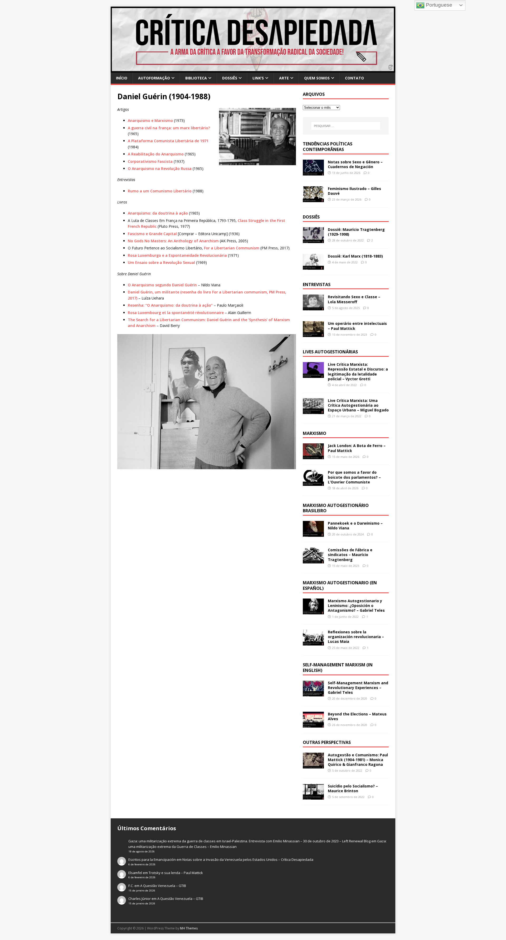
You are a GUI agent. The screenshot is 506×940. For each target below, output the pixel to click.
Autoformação (154, 77)
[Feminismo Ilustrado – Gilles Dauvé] (313, 198)
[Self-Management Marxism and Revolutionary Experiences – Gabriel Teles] (313, 693)
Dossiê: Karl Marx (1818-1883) (355, 256)
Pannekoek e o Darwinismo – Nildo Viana (355, 525)
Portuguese (438, 5)
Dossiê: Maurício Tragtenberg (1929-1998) (356, 232)
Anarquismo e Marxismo (150, 120)
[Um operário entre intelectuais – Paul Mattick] (313, 333)
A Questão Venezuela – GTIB (163, 885)
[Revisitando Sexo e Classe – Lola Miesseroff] (313, 307)
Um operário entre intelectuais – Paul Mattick (357, 326)
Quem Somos (317, 77)
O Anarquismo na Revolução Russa (160, 168)
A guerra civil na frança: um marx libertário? (169, 127)
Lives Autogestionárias (330, 352)
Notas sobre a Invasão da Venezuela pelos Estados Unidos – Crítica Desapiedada (247, 859)
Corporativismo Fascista (150, 161)
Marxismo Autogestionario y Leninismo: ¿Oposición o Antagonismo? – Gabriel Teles (356, 605)
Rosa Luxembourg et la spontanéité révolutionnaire (176, 312)
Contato (354, 77)
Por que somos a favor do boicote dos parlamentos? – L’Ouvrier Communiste (354, 477)
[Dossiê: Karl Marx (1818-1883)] (313, 266)
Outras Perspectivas (327, 742)
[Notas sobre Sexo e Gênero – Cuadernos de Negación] (313, 172)
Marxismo (314, 433)
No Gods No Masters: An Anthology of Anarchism (173, 240)
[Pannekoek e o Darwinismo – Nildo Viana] (313, 533)
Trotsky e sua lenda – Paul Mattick (176, 872)
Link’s (258, 77)
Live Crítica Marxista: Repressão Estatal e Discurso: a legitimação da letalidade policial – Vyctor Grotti (358, 371)
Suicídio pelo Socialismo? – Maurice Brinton (353, 788)
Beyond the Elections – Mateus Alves (357, 716)
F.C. (131, 885)
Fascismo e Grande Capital (152, 233)
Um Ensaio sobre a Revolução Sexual (161, 262)
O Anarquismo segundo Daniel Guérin (162, 284)
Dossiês (229, 77)
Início (121, 77)
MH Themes (189, 928)
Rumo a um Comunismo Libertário (160, 190)
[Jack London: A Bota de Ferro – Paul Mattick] (313, 456)
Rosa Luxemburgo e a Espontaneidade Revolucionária (177, 255)
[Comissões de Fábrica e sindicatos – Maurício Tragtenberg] (313, 560)
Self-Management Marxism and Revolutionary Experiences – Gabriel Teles (358, 687)
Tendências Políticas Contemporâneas (327, 146)
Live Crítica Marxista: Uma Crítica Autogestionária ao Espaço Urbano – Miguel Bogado (358, 405)
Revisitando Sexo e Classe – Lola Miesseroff (354, 299)
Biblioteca (196, 77)
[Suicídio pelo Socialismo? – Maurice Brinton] (313, 796)
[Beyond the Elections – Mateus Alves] (313, 724)
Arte (284, 77)
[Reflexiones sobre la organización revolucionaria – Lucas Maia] (313, 642)
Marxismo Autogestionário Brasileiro (336, 508)
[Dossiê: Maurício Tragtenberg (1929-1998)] (313, 239)
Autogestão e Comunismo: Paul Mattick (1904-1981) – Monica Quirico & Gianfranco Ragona (358, 759)
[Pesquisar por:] (346, 125)
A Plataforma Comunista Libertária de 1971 (168, 140)
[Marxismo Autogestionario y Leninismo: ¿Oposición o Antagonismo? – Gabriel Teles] (313, 611)
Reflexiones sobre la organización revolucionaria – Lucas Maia (356, 636)
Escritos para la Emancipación (152, 859)
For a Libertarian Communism (231, 247)
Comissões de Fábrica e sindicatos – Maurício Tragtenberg (350, 554)
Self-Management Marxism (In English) (338, 667)
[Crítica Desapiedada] (253, 69)
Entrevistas (316, 284)
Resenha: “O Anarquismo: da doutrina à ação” (170, 305)
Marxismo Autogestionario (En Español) (340, 585)
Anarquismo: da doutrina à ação (158, 213)
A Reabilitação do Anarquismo (156, 153)
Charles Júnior (139, 898)
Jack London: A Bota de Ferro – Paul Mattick (357, 448)
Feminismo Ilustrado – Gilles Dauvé (354, 191)
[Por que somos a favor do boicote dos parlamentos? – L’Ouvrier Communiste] (313, 482)
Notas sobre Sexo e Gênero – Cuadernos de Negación (355, 164)
